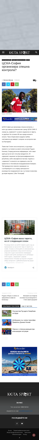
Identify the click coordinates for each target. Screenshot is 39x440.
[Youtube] (22, 423)
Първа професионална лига (18, 60)
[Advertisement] (19, 19)
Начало (4, 57)
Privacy (25, 434)
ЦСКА (28, 60)
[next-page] (6, 338)
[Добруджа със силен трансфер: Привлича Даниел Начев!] (6, 322)
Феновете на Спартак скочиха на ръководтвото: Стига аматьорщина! (28, 298)
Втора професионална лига (15, 432)
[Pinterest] (12, 84)
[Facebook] (4, 84)
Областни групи (16, 434)
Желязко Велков (8, 80)
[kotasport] (19, 52)
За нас (10, 430)
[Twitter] (8, 84)
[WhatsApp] (17, 84)
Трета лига (28, 432)
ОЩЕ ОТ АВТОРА (26, 306)
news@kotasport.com (25, 411)
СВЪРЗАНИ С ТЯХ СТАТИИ (11, 306)
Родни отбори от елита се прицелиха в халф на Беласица (10, 298)
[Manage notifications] (33, 435)
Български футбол (13, 57)
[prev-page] (3, 338)
